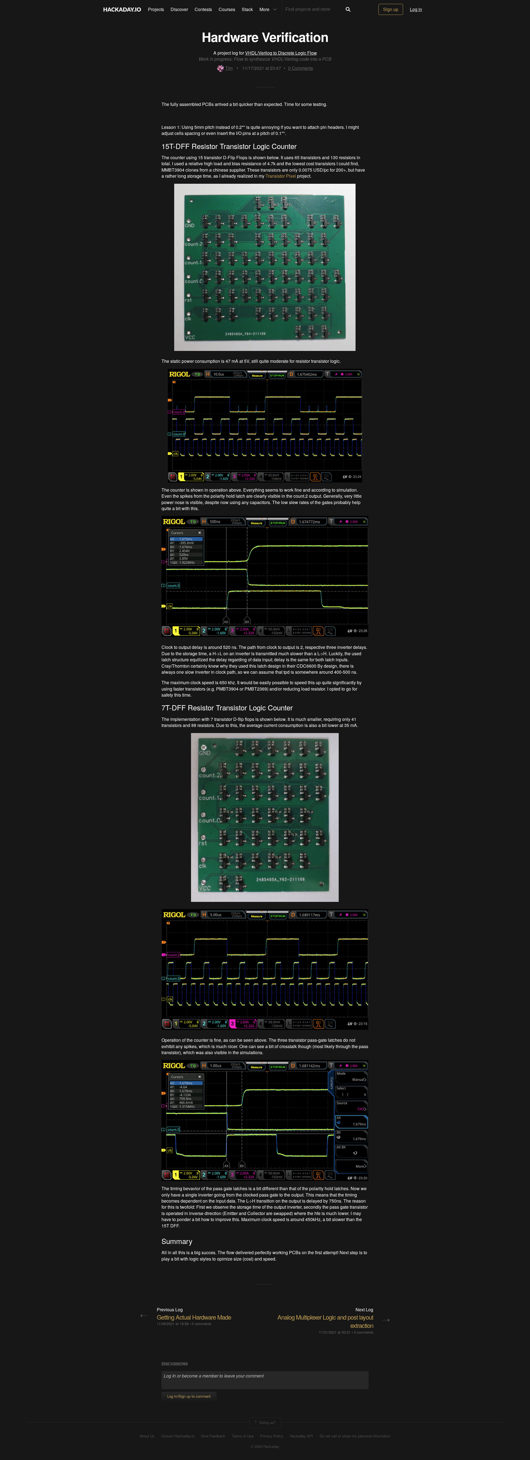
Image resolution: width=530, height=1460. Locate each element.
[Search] (348, 9)
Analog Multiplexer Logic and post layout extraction (325, 1321)
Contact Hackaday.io (177, 1436)
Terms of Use (242, 1436)
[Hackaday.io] (122, 9)
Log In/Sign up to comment (189, 1396)
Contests (203, 9)
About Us (147, 1436)
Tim (229, 68)
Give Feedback (213, 1436)
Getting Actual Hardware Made (194, 1317)
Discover (179, 9)
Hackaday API (301, 1436)
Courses (227, 9)
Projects (156, 9)
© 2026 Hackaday (265, 1446)
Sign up (390, 9)
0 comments (201, 1323)
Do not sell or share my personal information (355, 1436)
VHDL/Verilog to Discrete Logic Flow (281, 53)
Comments (300, 68)
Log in (416, 9)
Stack (247, 9)
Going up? (266, 1422)
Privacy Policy (271, 1436)
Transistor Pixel (281, 176)
